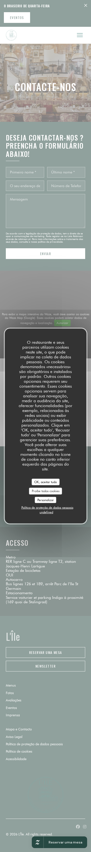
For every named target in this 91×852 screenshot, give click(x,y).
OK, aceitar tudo (45, 482)
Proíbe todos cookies (45, 491)
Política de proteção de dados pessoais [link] (47, 507)
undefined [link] (46, 512)
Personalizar (45, 500)
